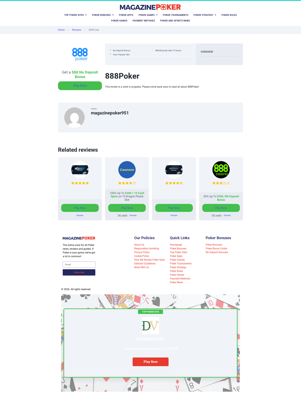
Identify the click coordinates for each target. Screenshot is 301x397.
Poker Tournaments (175, 15)
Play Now (80, 85)
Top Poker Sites (74, 15)
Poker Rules (229, 15)
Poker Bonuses (101, 15)
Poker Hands (119, 20)
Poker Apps (126, 15)
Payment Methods (144, 20)
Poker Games (147, 15)
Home (61, 29)
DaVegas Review (151, 338)
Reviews (76, 29)
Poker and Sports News (175, 20)
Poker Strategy (203, 15)
